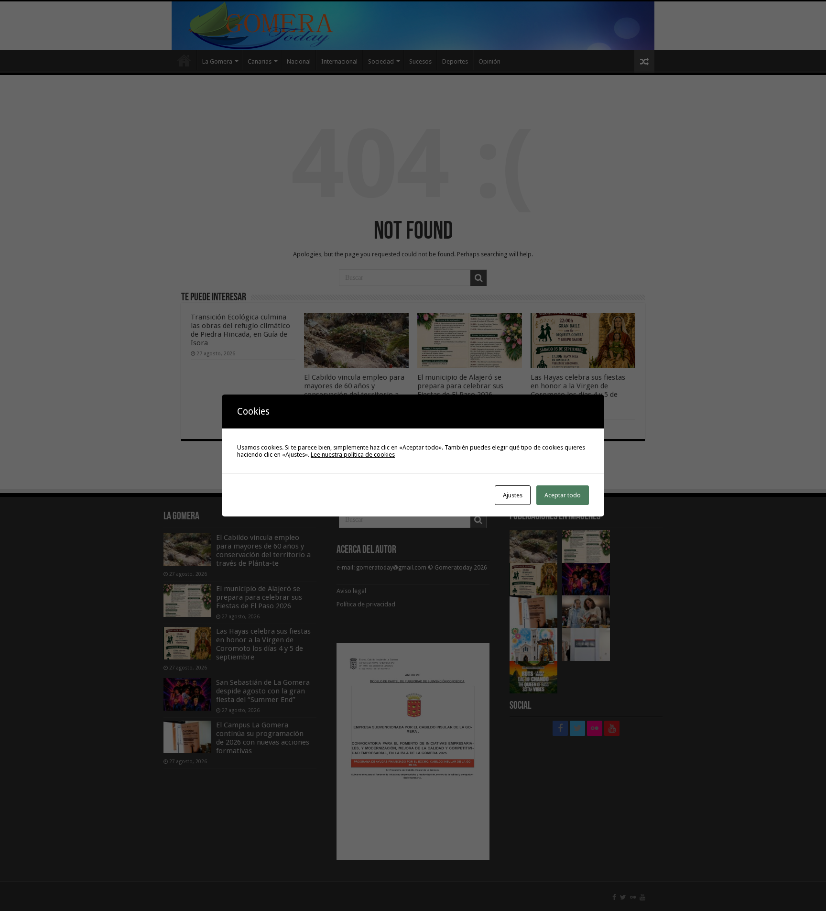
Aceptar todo (562, 495)
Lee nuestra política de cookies (353, 454)
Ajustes (512, 495)
